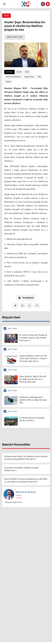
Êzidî (27, 72)
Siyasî (6, 15)
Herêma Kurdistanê (13, 76)
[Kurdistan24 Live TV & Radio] (48, 4)
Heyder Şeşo (29, 76)
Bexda (19, 72)
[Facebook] (37, 305)
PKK (39, 76)
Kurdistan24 (28, 298)
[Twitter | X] (30, 305)
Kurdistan (9, 72)
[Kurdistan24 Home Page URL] (26, 4)
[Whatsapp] (22, 305)
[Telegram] (15, 305)
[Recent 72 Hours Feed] (43, 4)
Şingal (8, 81)
